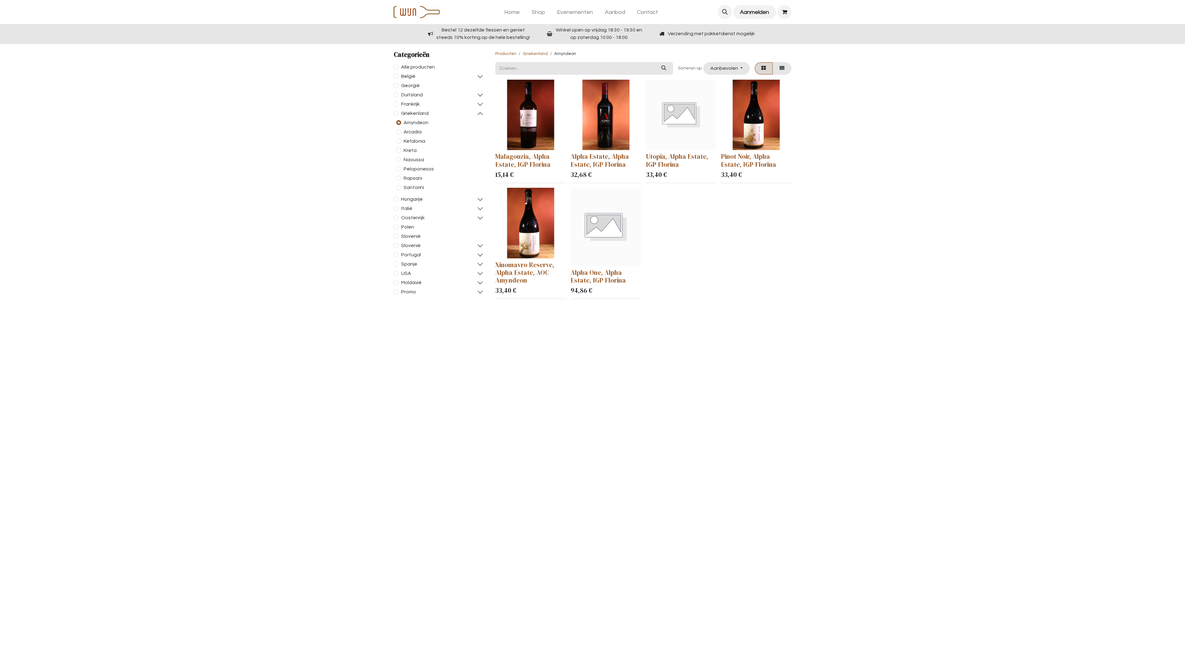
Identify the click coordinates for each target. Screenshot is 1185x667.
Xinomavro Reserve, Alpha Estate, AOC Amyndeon (524, 272)
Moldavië (411, 282)
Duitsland (412, 94)
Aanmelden (754, 12)
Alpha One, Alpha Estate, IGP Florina (598, 276)
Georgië (410, 85)
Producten (505, 54)
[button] (725, 12)
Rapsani (413, 178)
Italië (406, 208)
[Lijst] (782, 68)
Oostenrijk (413, 217)
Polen (407, 226)
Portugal (411, 254)
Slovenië (411, 236)
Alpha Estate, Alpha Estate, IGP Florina (600, 160)
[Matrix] (764, 68)
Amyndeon (416, 122)
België (408, 76)
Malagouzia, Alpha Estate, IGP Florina (523, 160)
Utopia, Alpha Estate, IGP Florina (677, 160)
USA (406, 273)
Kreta (410, 150)
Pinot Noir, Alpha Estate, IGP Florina (748, 160)
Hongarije (412, 199)
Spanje (409, 264)
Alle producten (418, 67)
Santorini (414, 187)
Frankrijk (410, 104)
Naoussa (414, 159)
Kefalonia (414, 141)
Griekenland (415, 113)
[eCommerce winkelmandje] (784, 12)
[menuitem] (512, 12)
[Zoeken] (663, 68)
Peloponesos (419, 168)
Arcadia (413, 131)
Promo (408, 291)
